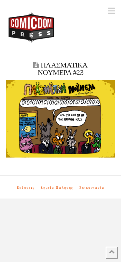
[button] (111, 11)
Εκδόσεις (26, 187)
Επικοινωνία (91, 187)
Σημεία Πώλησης (57, 187)
